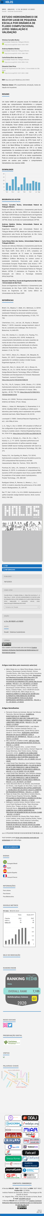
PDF (6, 566)
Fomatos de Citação (12, 607)
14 (26, 833)
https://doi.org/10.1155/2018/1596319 (15, 380)
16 (30, 833)
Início (4, 9)
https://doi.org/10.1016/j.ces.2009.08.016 (27, 433)
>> (42, 833)
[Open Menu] (2, 2)
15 (28, 833)
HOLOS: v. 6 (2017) (13, 814)
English (9, 868)
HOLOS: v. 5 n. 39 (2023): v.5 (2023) (25, 683)
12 (22, 833)
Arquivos (11, 9)
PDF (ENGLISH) (10, 569)
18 (34, 833)
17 (32, 833)
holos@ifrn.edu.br (25, 1198)
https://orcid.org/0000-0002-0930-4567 (16, 44)
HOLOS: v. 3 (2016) (32, 792)
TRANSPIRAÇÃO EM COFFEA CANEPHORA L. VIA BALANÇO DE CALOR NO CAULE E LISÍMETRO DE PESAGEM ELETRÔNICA (24, 790)
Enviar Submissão (11, 847)
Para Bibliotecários (8, 896)
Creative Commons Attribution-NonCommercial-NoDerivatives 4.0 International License (20, 650)
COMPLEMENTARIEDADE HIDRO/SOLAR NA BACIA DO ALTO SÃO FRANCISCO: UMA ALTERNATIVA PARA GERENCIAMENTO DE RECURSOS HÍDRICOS (23, 777)
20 (38, 833)
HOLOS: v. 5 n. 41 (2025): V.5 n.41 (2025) (20, 771)
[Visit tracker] (4, 1057)
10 (18, 833)
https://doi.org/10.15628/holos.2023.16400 (17, 80)
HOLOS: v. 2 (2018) (28, 800)
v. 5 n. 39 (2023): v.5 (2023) (25, 9)
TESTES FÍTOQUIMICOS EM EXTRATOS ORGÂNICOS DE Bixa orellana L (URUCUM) (23, 798)
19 (36, 833)
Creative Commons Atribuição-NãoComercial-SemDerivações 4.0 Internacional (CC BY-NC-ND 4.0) (22, 1203)
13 (24, 833)
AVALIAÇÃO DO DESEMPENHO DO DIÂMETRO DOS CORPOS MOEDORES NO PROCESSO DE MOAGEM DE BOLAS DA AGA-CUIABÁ (24, 810)
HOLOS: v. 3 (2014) (12, 745)
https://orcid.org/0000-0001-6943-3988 (16, 73)
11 (20, 833)
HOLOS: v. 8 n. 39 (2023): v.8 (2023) (18, 782)
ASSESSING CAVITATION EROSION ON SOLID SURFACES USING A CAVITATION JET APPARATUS (22, 734)
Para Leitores (7, 890)
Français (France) (12, 877)
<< (3, 833)
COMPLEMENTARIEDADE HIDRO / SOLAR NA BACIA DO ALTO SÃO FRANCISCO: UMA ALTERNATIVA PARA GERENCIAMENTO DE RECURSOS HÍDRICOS (23, 767)
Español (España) (12, 872)
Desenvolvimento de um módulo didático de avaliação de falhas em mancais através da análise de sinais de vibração (23, 824)
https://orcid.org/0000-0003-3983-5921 (16, 53)
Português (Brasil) (12, 863)
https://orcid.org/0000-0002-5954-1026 (16, 62)
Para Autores (6, 893)
